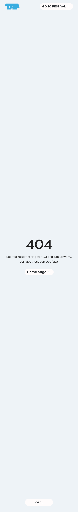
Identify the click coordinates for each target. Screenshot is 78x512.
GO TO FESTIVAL (54, 6)
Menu (39, 502)
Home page (36, 272)
